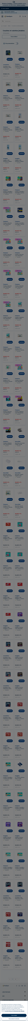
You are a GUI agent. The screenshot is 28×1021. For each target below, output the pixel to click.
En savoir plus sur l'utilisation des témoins (14, 1011)
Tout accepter (14, 1015)
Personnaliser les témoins (14, 1018)
